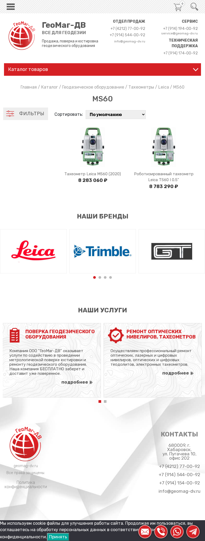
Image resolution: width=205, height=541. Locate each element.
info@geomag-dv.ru (129, 41)
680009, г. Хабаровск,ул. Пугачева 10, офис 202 (179, 452)
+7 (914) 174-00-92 (180, 53)
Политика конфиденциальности (26, 484)
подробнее (74, 382)
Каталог (49, 87)
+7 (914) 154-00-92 (179, 483)
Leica (163, 87)
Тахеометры (141, 87)
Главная (29, 87)
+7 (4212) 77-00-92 (128, 29)
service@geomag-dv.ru (179, 33)
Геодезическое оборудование (93, 87)
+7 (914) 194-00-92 (180, 29)
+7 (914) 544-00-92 (127, 35)
